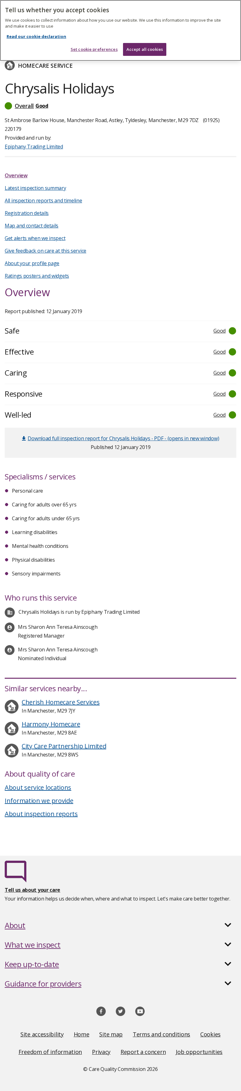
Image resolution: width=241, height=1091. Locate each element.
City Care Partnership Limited (64, 746)
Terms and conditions (161, 1034)
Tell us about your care (32, 889)
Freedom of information (50, 1052)
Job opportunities (199, 1052)
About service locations (38, 787)
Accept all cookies (144, 49)
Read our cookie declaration (36, 36)
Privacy (101, 1052)
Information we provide (39, 800)
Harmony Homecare (51, 724)
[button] (120, 106)
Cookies (210, 1034)
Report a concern (143, 1052)
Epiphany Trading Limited (34, 146)
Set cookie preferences (94, 49)
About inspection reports (41, 814)
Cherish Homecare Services (61, 702)
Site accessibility (42, 1034)
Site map (111, 1034)
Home (81, 1034)
